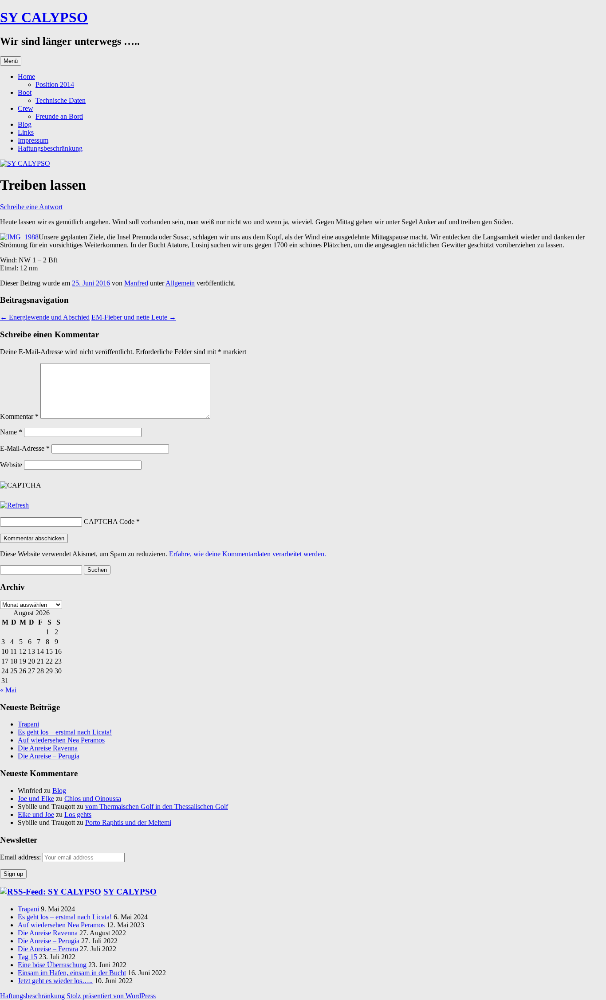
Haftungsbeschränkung (50, 148)
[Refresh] (14, 505)
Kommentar (19, 416)
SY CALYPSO (44, 17)
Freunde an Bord (59, 116)
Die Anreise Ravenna (48, 748)
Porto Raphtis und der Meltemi (128, 822)
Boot (24, 92)
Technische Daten (60, 100)
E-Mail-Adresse (25, 448)
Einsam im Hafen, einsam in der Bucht (72, 973)
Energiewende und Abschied (45, 317)
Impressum (33, 140)
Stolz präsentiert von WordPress (111, 996)
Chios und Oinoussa (92, 798)
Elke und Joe (36, 814)
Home (26, 76)
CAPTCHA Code (109, 521)
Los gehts (77, 814)
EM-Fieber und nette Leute (133, 317)
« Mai (8, 690)
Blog (24, 124)
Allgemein (180, 283)
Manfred (136, 283)
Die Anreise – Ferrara (48, 949)
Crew (25, 108)
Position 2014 (54, 84)
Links (26, 132)
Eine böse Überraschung (52, 965)
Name (11, 432)
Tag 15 (27, 957)
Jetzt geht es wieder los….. (55, 980)
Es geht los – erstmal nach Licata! (65, 732)
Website (11, 465)
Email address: (21, 857)
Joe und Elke (36, 798)
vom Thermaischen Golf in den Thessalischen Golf (156, 806)
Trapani (28, 724)
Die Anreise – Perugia (48, 756)
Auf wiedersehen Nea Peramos (61, 740)
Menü (11, 61)
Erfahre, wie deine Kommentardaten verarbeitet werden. (247, 554)
